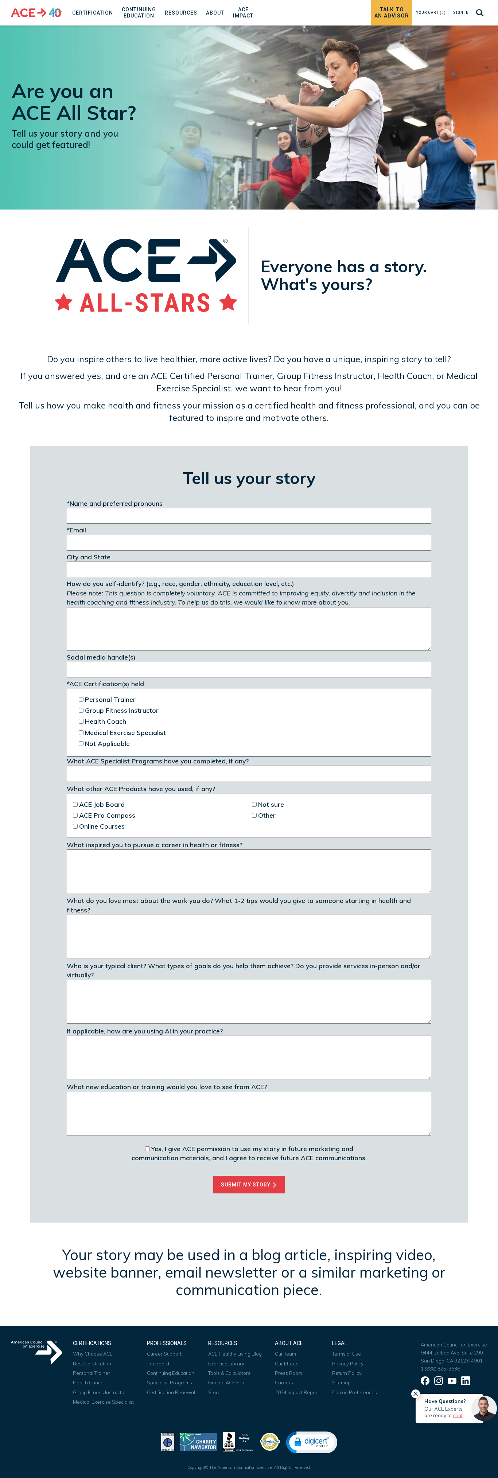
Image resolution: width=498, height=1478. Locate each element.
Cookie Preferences (354, 1392)
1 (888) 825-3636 (440, 1369)
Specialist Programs (169, 1382)
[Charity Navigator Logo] (198, 1441)
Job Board (158, 1363)
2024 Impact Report (297, 1392)
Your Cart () (431, 13)
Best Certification (92, 1363)
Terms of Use (346, 1354)
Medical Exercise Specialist (103, 1402)
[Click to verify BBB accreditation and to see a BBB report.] (238, 1441)
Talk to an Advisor (391, 13)
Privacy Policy (347, 1363)
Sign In (461, 13)
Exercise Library (226, 1363)
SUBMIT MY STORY (246, 1185)
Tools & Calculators (229, 1373)
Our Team (285, 1354)
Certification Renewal (171, 1392)
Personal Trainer (91, 1373)
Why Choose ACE (93, 1354)
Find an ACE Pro (226, 1382)
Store (214, 1392)
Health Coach (88, 1382)
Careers (284, 1382)
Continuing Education (170, 1373)
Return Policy (347, 1373)
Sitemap (341, 1382)
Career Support (164, 1354)
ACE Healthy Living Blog (235, 1354)
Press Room (288, 1373)
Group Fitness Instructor (99, 1392)
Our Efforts (287, 1363)
